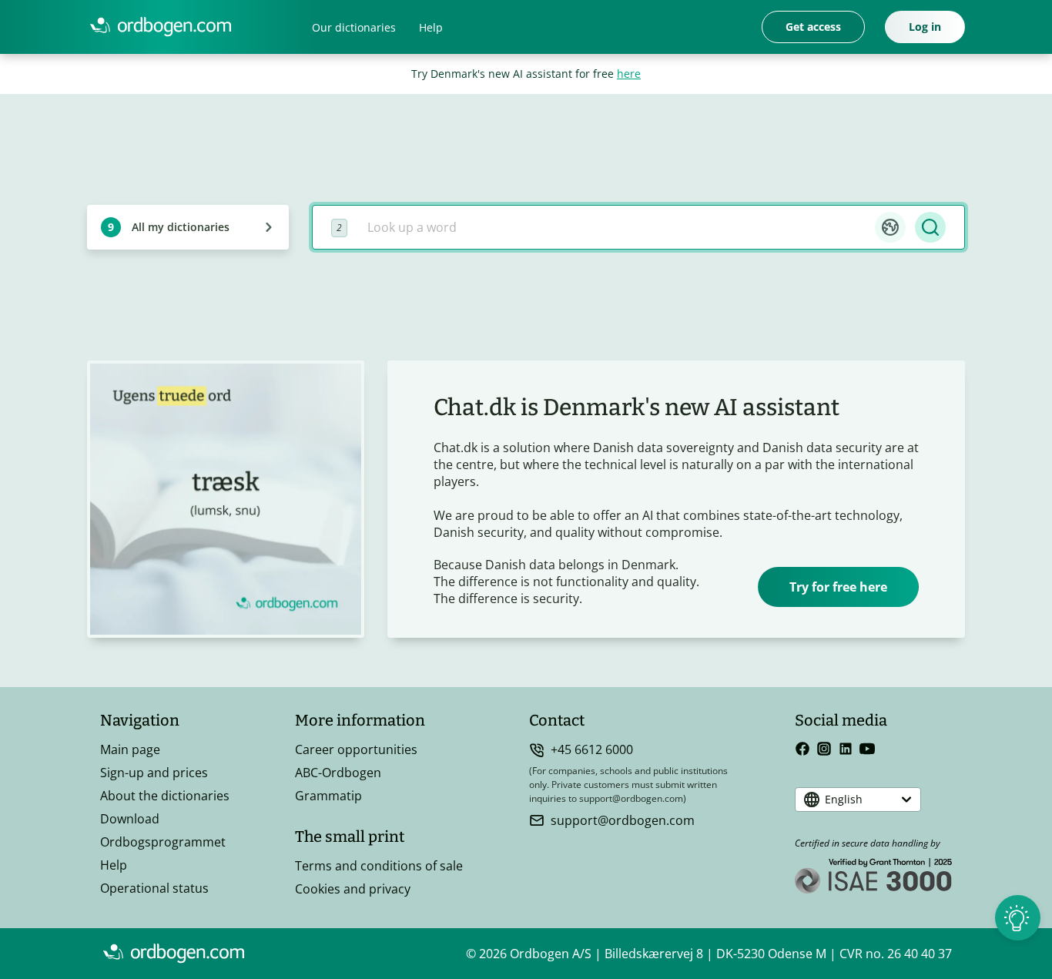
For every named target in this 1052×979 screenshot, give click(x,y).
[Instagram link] (824, 748)
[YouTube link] (867, 748)
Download (129, 818)
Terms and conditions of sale (379, 865)
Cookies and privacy (352, 888)
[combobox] (616, 227)
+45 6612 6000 (592, 749)
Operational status (154, 888)
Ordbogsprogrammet (163, 841)
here (629, 73)
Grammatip (328, 795)
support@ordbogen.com (623, 820)
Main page (130, 749)
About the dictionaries (164, 795)
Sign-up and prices (154, 772)
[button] (890, 227)
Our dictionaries (354, 27)
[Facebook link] (802, 748)
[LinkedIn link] (845, 748)
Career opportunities (356, 749)
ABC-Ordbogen (338, 772)
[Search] (930, 227)
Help (431, 27)
